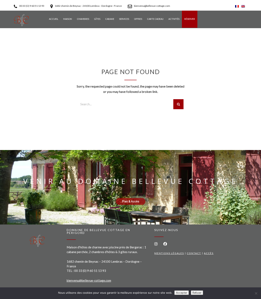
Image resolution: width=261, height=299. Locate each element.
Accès (208, 253)
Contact (194, 253)
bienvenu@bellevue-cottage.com (89, 280)
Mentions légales (169, 253)
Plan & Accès (130, 201)
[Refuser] (256, 293)
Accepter (181, 292)
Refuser (196, 292)
